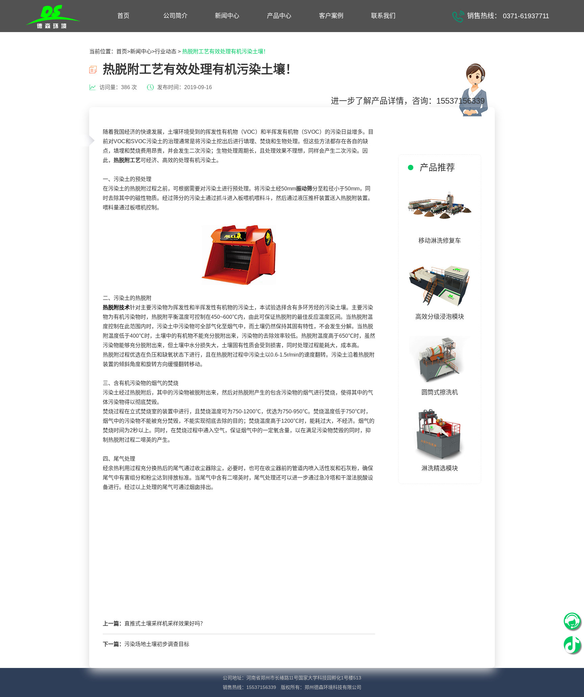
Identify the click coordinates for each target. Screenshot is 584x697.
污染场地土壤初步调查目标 (156, 644)
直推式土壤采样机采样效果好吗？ (164, 623)
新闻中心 (227, 15)
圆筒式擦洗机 (439, 392)
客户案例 (331, 15)
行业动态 (165, 51)
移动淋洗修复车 (439, 240)
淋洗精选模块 (439, 468)
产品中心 (279, 15)
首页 (123, 15)
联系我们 (383, 15)
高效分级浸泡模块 (439, 316)
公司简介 (175, 15)
